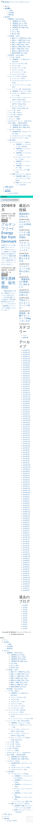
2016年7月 (26, 563)
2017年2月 (26, 550)
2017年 (25, 624)
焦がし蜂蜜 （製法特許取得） (18, 123)
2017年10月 (26, 537)
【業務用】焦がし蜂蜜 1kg (20, 125)
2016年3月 (26, 571)
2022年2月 (26, 437)
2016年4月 (26, 569)
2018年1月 (26, 533)
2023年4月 (26, 412)
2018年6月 (26, 524)
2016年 (25, 626)
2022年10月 (26, 420)
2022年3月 (26, 435)
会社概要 (11, 12)
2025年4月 (26, 371)
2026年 (25, 605)
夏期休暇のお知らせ (24, 215)
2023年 (25, 611)
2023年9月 (26, 401)
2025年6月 (26, 367)
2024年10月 (26, 382)
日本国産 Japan (13, 36)
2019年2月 (26, 509)
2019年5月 (26, 503)
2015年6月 (26, 590)
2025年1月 (26, 378)
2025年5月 (26, 369)
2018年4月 (26, 529)
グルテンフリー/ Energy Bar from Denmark (8, 232)
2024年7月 (26, 386)
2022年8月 (26, 424)
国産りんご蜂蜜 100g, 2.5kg (21, 42)
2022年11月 (26, 418)
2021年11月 (26, 444)
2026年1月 (26, 356)
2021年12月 (26, 441)
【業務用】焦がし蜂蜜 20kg (21, 127)
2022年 (25, 614)
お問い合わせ (8, 814)
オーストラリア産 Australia (17, 76)
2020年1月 (26, 486)
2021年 (25, 616)
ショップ (6, 816)
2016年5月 (26, 567)
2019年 (25, 620)
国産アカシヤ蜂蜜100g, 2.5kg (21, 38)
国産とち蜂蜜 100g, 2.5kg (20, 44)
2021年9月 (26, 448)
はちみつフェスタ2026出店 (25, 224)
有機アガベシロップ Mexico (21, 174)
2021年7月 (26, 452)
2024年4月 (26, 390)
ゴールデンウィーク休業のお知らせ (24, 270)
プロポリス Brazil (14, 129)
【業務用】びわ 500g (19, 21)
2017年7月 (26, 539)
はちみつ (6, 650)
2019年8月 (26, 497)
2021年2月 (26, 463)
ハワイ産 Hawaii (14, 57)
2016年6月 (26, 565)
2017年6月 (26, 541)
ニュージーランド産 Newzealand (19, 89)
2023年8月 (26, 403)
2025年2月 (26, 376)
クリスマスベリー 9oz (19, 72)
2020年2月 (26, 484)
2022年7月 (26, 427)
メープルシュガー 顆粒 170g (23, 801)
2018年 (25, 622)
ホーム (6, 640)
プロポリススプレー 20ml (20, 138)
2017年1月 (26, 552)
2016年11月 (26, 554)
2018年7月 (26, 522)
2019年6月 (26, 501)
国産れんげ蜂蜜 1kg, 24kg (20, 51)
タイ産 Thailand (14, 117)
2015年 (25, 628)
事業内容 (11, 15)
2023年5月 (26, 410)
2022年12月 (26, 416)
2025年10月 (26, 361)
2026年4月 (26, 354)
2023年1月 (26, 414)
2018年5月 (26, 526)
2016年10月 (26, 556)
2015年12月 (26, 577)
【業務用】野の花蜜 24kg (20, 27)
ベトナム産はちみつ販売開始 (24, 235)
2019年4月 (26, 505)
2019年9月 (26, 495)
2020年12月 (26, 465)
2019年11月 (26, 490)
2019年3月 (26, 507)
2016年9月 (26, 558)
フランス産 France (14, 112)
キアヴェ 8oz (16, 66)
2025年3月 (26, 373)
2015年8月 (26, 586)
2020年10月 (26, 467)
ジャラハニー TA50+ (18, 78)
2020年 (25, 618)
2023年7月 (26, 405)
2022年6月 (26, 429)
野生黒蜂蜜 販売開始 (8, 282)
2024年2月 (26, 393)
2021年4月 (26, 458)
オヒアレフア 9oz (17, 70)
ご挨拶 (10, 10)
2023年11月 (26, 397)
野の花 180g (16, 34)
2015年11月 (26, 580)
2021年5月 (26, 456)
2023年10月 (26, 399)
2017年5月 (26, 543)
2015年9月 (26, 584)
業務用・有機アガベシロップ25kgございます (25, 317)
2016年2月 (26, 573)
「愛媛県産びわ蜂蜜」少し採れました (24, 283)
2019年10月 (26, 492)
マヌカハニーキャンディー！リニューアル (24, 246)
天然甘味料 (11, 140)
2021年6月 (26, 454)
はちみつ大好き (13, 193)
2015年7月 (26, 588)
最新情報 (6, 818)
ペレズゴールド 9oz (18, 74)
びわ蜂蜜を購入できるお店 (24, 258)
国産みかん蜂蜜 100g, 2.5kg (21, 46)
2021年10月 (26, 446)
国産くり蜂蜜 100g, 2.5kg (20, 49)
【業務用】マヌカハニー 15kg (21, 91)
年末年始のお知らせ (24, 293)
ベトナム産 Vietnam (15, 114)
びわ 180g (15, 29)
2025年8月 (26, 365)
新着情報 (25, 337)
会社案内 (6, 642)
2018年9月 (26, 518)
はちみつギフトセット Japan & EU (20, 121)
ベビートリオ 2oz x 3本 (19, 63)
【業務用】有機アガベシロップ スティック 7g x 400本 (23, 178)
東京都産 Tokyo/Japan (16, 55)
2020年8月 (26, 471)
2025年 (25, 607)
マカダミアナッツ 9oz (19, 68)
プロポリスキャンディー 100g (21, 136)
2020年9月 (26, 469)
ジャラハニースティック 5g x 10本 (22, 718)
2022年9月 (26, 422)
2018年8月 (26, 520)
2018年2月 (26, 531)
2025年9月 (26, 363)
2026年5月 (26, 352)
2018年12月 (26, 512)
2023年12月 (26, 395)
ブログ (4, 221)
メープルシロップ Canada (21, 142)
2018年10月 (26, 516)
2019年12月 (26, 488)
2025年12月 (26, 359)
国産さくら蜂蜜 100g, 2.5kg (21, 40)
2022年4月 (26, 433)
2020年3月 (26, 482)
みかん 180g (16, 32)
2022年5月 (26, 431)
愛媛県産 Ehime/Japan (16, 19)
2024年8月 (26, 384)
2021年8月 (26, 450)
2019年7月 (26, 499)
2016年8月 (26, 560)
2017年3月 (26, 548)
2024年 (25, 609)
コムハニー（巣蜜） (14, 119)
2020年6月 (26, 475)
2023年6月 (26, 407)
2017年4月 (26, 546)
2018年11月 (26, 514)
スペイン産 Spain (14, 110)
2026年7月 (26, 350)
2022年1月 (26, 439)
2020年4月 (26, 480)
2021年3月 (26, 461)
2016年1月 (26, 575)
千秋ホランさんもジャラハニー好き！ (24, 304)
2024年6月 (26, 388)
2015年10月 (26, 582)
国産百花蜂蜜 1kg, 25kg (19, 53)
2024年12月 (26, 380)
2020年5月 (26, 478)
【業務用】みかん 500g (19, 23)
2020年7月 (26, 473)
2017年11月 (26, 535)
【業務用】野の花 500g (19, 25)
